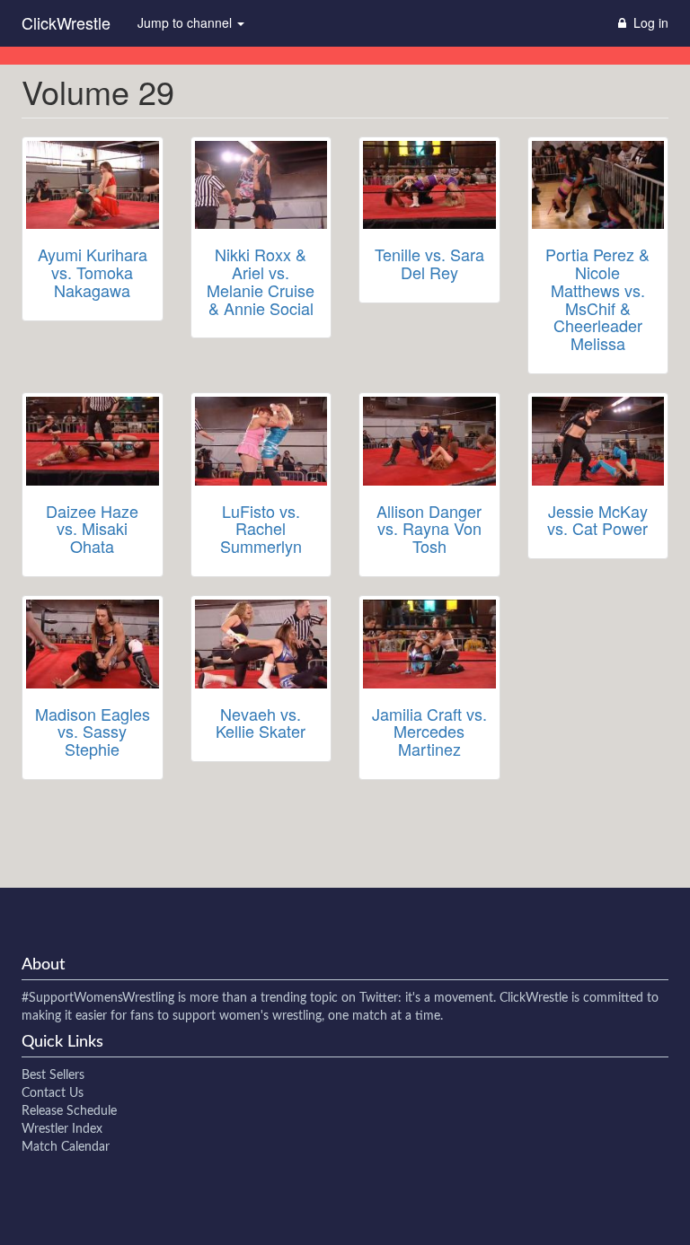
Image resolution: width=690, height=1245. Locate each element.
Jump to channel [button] (186, 22)
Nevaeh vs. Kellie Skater (260, 722)
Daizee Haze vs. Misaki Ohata (92, 528)
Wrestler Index (62, 1129)
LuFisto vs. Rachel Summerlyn (261, 528)
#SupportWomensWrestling (98, 998)
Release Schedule (69, 1111)
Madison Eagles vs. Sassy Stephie (92, 731)
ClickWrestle (66, 22)
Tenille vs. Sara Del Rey (429, 263)
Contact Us (53, 1093)
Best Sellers (53, 1075)
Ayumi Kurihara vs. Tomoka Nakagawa (92, 272)
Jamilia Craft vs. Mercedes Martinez (429, 731)
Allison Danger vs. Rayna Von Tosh (429, 528)
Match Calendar (66, 1147)
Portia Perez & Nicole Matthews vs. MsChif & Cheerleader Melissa (597, 298)
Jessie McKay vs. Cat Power (597, 519)
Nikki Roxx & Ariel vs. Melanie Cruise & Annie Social (260, 280)
